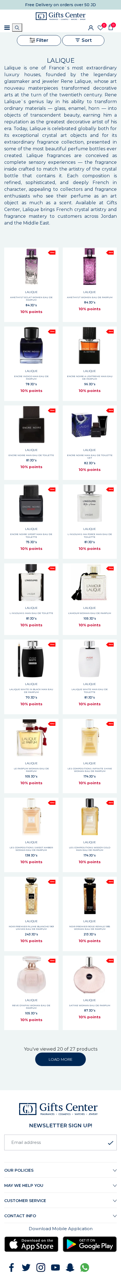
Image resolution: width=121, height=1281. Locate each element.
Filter (41, 40)
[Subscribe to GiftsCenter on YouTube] (55, 1267)
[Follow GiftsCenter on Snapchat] (70, 1267)
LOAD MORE (60, 1059)
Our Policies (18, 1170)
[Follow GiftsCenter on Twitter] (26, 1267)
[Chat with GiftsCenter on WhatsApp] (84, 1267)
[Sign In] (90, 27)
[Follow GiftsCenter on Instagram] (40, 1267)
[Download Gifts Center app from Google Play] (90, 1244)
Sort (86, 40)
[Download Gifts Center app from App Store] (31, 1244)
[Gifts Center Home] (61, 16)
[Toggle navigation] (7, 28)
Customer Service (25, 1200)
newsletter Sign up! (60, 1126)
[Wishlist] (100, 27)
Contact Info (20, 1215)
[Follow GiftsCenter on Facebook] (11, 1267)
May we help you (23, 1185)
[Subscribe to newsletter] (110, 1143)
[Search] (17, 27)
